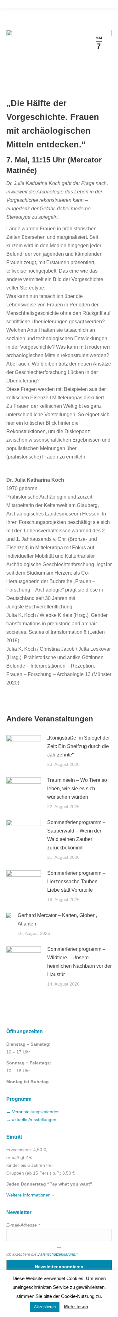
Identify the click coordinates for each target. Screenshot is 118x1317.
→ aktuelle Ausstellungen (31, 1119)
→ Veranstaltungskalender (32, 1111)
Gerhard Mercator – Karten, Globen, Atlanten (57, 919)
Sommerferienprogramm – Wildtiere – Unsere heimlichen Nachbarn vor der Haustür (79, 961)
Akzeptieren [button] (45, 1306)
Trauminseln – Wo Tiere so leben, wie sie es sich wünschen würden (77, 788)
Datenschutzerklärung (56, 1254)
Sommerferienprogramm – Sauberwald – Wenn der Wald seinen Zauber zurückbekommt (76, 835)
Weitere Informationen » (30, 1194)
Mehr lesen (76, 1306)
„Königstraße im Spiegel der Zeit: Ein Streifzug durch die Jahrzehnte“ (78, 746)
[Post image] (23, 747)
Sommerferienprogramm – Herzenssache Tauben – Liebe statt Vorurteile (76, 881)
